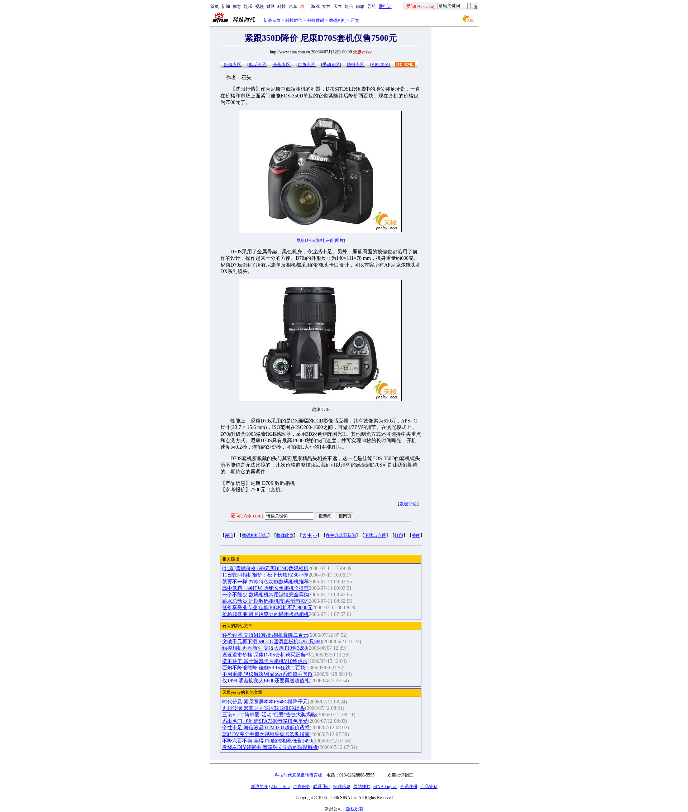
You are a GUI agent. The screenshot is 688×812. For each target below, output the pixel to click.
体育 (237, 6)
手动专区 (331, 64)
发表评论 (408, 503)
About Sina (280, 786)
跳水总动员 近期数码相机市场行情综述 (265, 601)
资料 (320, 240)
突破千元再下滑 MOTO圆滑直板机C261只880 (272, 641)
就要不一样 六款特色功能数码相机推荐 (265, 581)
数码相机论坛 (255, 535)
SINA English (385, 786)
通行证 (385, 6)
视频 (259, 6)
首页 (214, 6)
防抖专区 (355, 64)
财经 (270, 6)
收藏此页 (284, 535)
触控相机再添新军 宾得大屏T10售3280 (264, 648)
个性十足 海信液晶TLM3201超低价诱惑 (266, 727)
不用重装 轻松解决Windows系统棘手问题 (267, 674)
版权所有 (354, 808)
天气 (338, 6)
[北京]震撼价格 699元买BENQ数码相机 (265, 568)
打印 (399, 535)
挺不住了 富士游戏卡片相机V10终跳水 (264, 661)
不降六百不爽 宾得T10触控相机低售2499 (267, 741)
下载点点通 (375, 535)
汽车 (293, 6)
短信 (349, 6)
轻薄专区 (232, 64)
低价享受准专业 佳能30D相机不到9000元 (267, 607)
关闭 (416, 535)
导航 (371, 6)
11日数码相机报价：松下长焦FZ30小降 (265, 575)
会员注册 (408, 786)
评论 (229, 535)
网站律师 (362, 786)
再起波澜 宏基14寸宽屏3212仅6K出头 (263, 708)
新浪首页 (272, 20)
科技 (281, 6)
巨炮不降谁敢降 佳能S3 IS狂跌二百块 (263, 667)
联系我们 (321, 786)
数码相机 (337, 20)
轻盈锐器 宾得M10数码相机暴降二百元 (265, 635)
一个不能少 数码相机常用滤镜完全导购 (265, 594)
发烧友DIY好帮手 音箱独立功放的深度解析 (270, 747)
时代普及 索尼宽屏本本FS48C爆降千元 (265, 701)
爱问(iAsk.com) (246, 516)
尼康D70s (305, 240)
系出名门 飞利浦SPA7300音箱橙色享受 (265, 721)
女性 (326, 6)
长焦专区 (281, 64)
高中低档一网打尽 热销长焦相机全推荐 (265, 588)
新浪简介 (259, 786)
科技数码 (315, 20)
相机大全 (380, 64)
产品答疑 (429, 786)
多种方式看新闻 (341, 535)
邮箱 (360, 6)
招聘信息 (341, 786)
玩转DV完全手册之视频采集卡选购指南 (266, 734)
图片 (339, 240)
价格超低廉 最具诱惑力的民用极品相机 (265, 614)
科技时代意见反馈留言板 (298, 775)
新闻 (225, 6)
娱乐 (248, 6)
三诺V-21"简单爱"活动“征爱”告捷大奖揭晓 (269, 714)
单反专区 (257, 64)
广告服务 (301, 786)
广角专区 (306, 64)
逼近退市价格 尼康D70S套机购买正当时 (266, 655)
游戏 (315, 6)
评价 (329, 240)
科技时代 (293, 20)
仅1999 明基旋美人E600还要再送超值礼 (266, 680)
